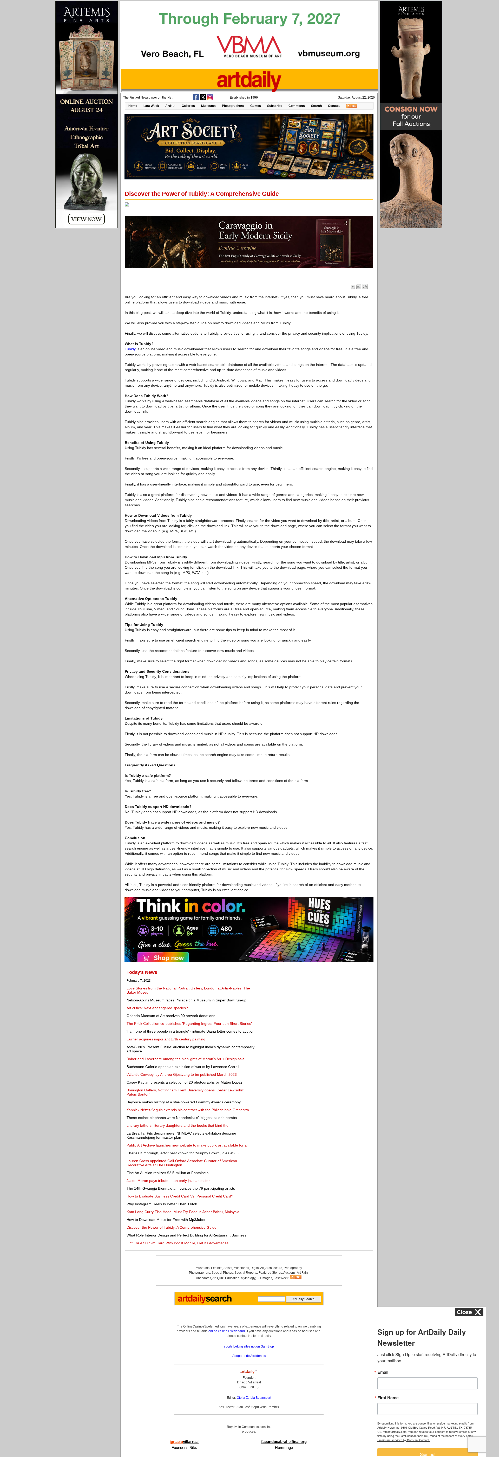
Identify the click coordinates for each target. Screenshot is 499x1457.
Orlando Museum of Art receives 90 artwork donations (171, 1016)
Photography (293, 1268)
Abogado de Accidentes (249, 1356)
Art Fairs (302, 1272)
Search (316, 106)
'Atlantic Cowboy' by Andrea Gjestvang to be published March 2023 (182, 1074)
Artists (170, 106)
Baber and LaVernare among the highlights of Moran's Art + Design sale (186, 1059)
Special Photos (222, 1272)
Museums (208, 106)
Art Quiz (218, 1278)
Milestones (241, 1268)
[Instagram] (210, 99)
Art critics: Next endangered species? (157, 1008)
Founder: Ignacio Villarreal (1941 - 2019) (249, 1382)
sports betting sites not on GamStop (249, 1346)
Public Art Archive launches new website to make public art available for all (187, 1145)
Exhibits (216, 1268)
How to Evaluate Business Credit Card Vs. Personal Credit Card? (180, 1196)
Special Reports (245, 1272)
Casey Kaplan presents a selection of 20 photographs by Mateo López (184, 1082)
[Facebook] (196, 99)
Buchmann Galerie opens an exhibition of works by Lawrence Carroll (183, 1067)
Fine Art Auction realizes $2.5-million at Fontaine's (167, 1173)
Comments (296, 106)
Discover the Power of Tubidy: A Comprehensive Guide (171, 1227)
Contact (334, 106)
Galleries (188, 106)
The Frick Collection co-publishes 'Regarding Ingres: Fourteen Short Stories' (189, 1023)
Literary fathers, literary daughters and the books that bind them (179, 1125)
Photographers (233, 106)
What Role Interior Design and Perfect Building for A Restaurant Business (186, 1235)
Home (132, 106)
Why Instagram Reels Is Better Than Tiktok (162, 1204)
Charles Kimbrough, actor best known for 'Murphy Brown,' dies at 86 (183, 1153)
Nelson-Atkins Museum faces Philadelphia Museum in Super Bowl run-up (186, 1000)
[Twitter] (203, 99)
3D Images (264, 1278)
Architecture (273, 1268)
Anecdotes (203, 1278)
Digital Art (257, 1268)
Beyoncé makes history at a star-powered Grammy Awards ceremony (184, 1102)
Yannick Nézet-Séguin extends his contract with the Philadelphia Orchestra (188, 1110)
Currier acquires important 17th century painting (166, 1039)
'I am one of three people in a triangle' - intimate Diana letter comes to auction (190, 1031)
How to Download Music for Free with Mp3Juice (166, 1220)
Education (232, 1278)
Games (255, 106)
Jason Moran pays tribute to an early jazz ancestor (168, 1180)
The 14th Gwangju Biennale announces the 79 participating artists (181, 1188)
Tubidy (130, 349)
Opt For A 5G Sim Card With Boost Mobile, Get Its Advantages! (178, 1243)
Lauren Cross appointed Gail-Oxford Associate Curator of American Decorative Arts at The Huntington (182, 1163)
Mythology (248, 1278)
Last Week (151, 106)
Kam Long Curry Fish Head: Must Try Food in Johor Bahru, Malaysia (183, 1212)
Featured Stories (270, 1272)
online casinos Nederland (226, 1331)
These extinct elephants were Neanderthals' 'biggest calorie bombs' (182, 1118)
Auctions (289, 1272)
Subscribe (274, 106)
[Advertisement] (313, 1006)
